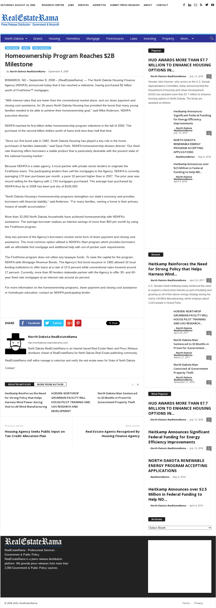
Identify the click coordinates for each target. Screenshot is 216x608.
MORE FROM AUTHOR (50, 384)
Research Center (53, 5)
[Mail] (195, 4)
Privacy (198, 603)
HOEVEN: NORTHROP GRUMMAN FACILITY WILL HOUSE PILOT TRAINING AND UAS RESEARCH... (191, 317)
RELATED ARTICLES (19, 384)
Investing (150, 38)
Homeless (73, 38)
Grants (37, 38)
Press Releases (42, 48)
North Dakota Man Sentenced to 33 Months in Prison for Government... (191, 344)
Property (168, 38)
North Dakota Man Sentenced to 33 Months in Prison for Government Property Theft (117, 397)
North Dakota (14, 38)
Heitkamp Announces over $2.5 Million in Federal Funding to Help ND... (191, 168)
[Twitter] (206, 4)
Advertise (99, 5)
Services (83, 5)
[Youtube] (212, 4)
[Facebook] (184, 4)
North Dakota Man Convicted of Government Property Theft (191, 368)
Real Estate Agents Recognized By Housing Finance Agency (113, 433)
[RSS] (201, 4)
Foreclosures (115, 38)
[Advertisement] (139, 20)
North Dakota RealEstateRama (27, 71)
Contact (162, 5)
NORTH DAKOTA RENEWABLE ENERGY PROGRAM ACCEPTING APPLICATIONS (188, 146)
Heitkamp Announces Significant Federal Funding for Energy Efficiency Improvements (192, 117)
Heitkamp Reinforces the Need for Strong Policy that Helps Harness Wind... (177, 268)
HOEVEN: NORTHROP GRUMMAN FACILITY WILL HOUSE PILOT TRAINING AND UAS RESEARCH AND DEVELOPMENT (70, 402)
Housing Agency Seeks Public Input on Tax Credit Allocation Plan (35, 433)
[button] (209, 38)
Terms (186, 603)
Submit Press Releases (125, 5)
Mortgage (93, 38)
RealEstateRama (185, 156)
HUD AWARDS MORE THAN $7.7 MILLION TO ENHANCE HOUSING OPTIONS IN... (179, 64)
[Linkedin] (189, 4)
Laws (133, 38)
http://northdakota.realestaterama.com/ (48, 342)
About (148, 5)
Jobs (71, 5)
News (26, 48)
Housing (54, 38)
